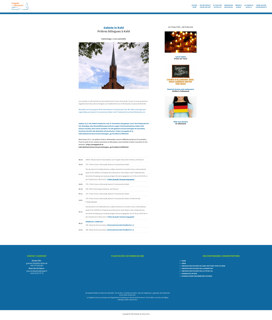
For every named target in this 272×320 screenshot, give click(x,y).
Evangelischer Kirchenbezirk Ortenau (197, 276)
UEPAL (184, 263)
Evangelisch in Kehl (189, 273)
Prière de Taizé (180, 58)
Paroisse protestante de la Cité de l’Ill (197, 271)
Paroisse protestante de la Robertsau (197, 268)
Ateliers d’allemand (180, 90)
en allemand (181, 122)
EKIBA (184, 261)
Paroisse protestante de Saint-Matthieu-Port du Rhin (203, 266)
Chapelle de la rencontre (20, 6)
